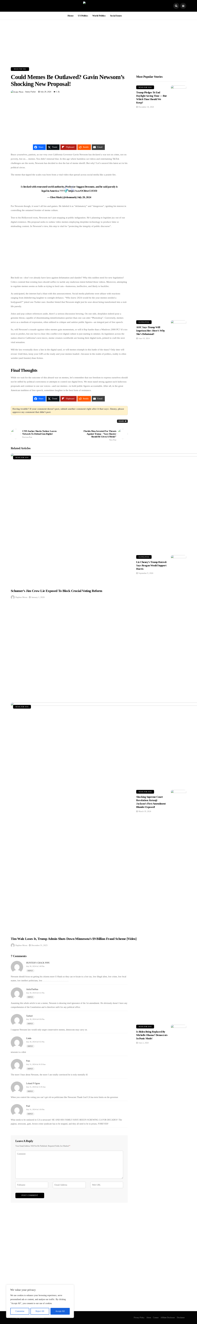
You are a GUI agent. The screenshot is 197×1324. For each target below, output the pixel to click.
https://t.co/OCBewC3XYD (82, 190)
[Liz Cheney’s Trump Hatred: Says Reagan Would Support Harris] (178, 670)
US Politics (83, 15)
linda (28, 1038)
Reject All (40, 1311)
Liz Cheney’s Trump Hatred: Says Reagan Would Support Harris (151, 565)
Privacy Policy (139, 1317)
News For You (20, 69)
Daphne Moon (21, 597)
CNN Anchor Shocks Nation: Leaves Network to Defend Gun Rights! (39, 434)
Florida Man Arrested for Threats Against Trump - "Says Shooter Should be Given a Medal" (100, 435)
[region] (40, 1301)
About (148, 1317)
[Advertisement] (98, 41)
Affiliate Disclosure (168, 1317)
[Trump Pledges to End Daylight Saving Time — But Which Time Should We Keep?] (178, 200)
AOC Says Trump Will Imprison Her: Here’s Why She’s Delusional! (150, 330)
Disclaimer (181, 1317)
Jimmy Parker (30, 92)
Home (70, 15)
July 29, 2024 (84, 197)
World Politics (99, 15)
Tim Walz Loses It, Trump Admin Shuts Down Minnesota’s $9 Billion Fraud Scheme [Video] (73, 939)
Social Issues (116, 15)
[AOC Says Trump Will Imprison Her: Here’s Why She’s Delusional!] (178, 435)
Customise (19, 1311)
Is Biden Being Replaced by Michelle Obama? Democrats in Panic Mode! (151, 1035)
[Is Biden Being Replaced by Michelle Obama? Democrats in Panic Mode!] (178, 1140)
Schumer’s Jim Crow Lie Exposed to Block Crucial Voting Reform (56, 591)
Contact (156, 1317)
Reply (30, 970)
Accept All (60, 1311)
